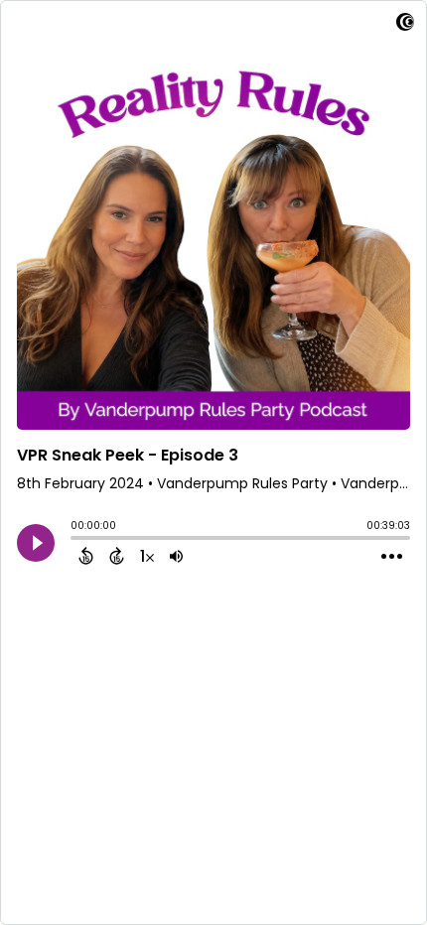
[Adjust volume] (176, 556)
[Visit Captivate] (405, 25)
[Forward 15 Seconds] (116, 556)
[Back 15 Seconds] (86, 556)
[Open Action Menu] (391, 557)
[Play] (36, 543)
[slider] (75, 540)
